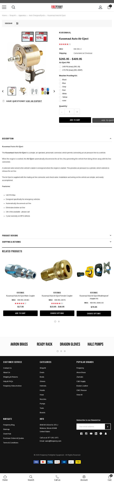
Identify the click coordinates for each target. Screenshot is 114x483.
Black (64, 80)
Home (4, 15)
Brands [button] (42, 413)
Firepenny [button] (80, 368)
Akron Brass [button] (81, 372)
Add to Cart (20, 313)
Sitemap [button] (6, 429)
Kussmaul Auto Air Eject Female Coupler (57, 296)
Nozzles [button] (43, 399)
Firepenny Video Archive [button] (12, 386)
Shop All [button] (43, 368)
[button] (28, 57)
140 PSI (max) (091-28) (71, 67)
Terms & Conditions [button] (10, 443)
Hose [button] (42, 395)
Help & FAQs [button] (8, 381)
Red (63, 90)
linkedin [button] (96, 433)
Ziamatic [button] (79, 377)
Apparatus (22, 15)
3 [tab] (65, 351)
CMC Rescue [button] (81, 390)
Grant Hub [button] (7, 434)
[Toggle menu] (4, 7)
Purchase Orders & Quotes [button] (13, 438)
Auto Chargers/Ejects (37, 15)
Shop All (13, 15)
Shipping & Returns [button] (10, 377)
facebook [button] (81, 434)
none (64, 101)
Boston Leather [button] (82, 386)
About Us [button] (6, 372)
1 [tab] (55, 321)
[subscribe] (108, 426)
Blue (64, 83)
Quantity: (63, 106)
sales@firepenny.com (53, 441)
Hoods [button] (42, 390)
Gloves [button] (42, 381)
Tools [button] (42, 408)
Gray (64, 87)
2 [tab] (59, 321)
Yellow (64, 97)
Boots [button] (42, 377)
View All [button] (79, 395)
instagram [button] (86, 434)
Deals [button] (42, 372)
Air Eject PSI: (64, 63)
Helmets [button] (43, 386)
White (64, 94)
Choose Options (57, 313)
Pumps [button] (42, 404)
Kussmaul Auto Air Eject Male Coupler (20, 296)
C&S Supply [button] (81, 381)
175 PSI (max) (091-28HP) (72, 70)
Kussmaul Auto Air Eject (56, 15)
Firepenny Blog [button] (9, 425)
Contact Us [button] (7, 368)
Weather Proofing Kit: (68, 76)
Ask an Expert (34, 101)
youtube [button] (91, 433)
